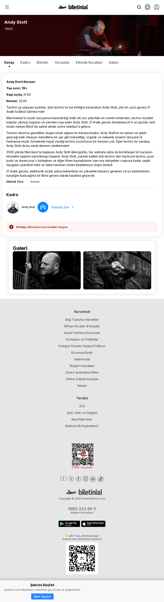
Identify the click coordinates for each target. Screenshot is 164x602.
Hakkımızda (82, 359)
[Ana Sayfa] (73, 8)
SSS (82, 406)
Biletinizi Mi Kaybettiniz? (82, 426)
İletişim (82, 385)
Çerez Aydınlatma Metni (82, 372)
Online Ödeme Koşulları (82, 379)
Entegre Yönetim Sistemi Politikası (82, 346)
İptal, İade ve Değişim (82, 412)
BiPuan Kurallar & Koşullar (82, 326)
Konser (9, 28)
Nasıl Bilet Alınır (82, 419)
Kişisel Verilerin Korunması (82, 333)
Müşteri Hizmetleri (82, 366)
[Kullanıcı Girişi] (156, 7)
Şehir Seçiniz (42, 596)
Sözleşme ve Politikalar (82, 339)
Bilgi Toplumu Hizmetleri (82, 319)
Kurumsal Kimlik (82, 352)
